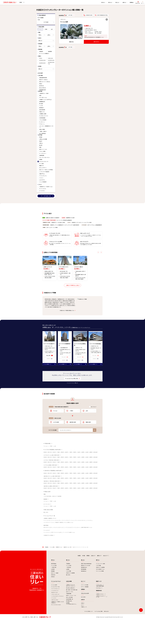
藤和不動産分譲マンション (86, 527)
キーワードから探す (53, 430)
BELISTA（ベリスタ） (48, 527)
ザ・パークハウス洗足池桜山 (95, 343)
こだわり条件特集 (47, 496)
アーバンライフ (47, 532)
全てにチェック (93, 406)
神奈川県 (49, 452)
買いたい (110, 2)
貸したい (117, 2)
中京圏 (83, 555)
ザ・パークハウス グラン (56, 520)
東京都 (45, 452)
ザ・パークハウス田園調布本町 (64, 344)
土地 (55, 446)
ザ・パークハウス (47, 520)
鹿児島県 (95, 452)
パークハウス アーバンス (49, 522)
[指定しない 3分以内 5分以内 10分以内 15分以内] (45, 40)
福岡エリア (99, 555)
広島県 (86, 452)
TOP (141, 610)
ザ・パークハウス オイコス (80, 520)
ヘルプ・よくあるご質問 (98, 611)
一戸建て (51, 446)
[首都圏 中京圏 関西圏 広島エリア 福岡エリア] (21, 2)
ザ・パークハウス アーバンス (68, 520)
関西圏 (88, 555)
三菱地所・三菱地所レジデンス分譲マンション (64, 522)
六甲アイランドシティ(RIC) (56, 532)
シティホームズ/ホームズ (58, 527)
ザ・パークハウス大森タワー (49, 343)
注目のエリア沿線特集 (56, 496)
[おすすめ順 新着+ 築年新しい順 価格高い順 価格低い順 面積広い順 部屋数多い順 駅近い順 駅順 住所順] (71, 15)
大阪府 (78, 452)
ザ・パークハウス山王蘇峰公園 (80, 344)
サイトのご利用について (88, 611)
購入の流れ (46, 512)
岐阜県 (66, 452)
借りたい (124, 2)
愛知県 (62, 452)
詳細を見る (71, 41)
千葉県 (58, 452)
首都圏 (79, 555)
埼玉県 (54, 452)
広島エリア (93, 555)
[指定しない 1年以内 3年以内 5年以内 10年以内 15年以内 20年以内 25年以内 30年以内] (45, 69)
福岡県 (91, 452)
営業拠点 (132, 2)
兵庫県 (82, 452)
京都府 (74, 452)
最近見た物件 (138, 3)
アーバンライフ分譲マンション (69, 532)
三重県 (70, 452)
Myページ (142, 3)
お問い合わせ (96, 41)
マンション (46, 446)
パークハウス (89, 520)
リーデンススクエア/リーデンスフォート (72, 527)
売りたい (103, 2)
